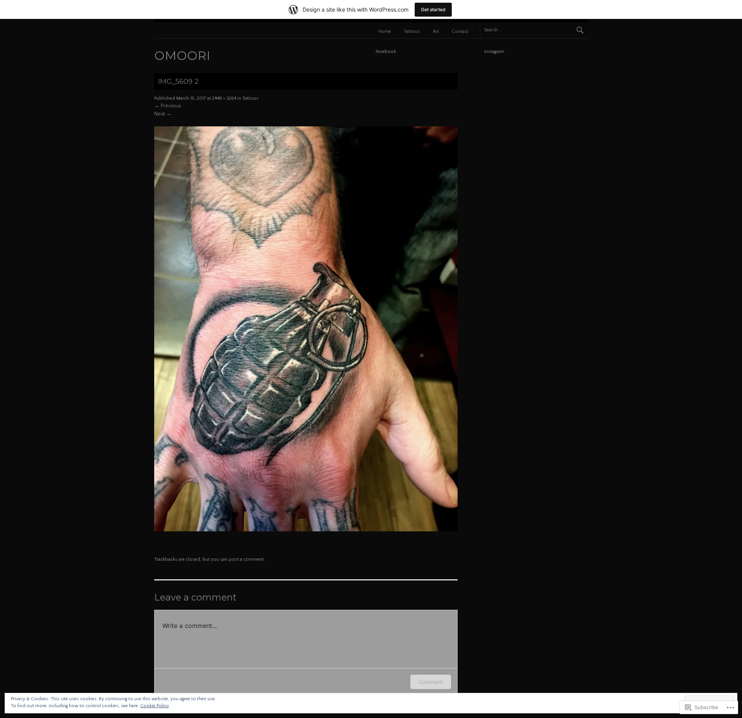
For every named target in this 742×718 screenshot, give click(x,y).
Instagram (494, 51)
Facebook (386, 51)
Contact (460, 31)
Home (384, 31)
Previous (167, 106)
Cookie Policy (154, 705)
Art (436, 31)
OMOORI (182, 55)
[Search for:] (534, 30)
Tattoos (412, 31)
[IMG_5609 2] (306, 530)
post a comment (246, 559)
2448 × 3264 (224, 98)
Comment (431, 682)
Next (163, 114)
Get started (433, 9)
